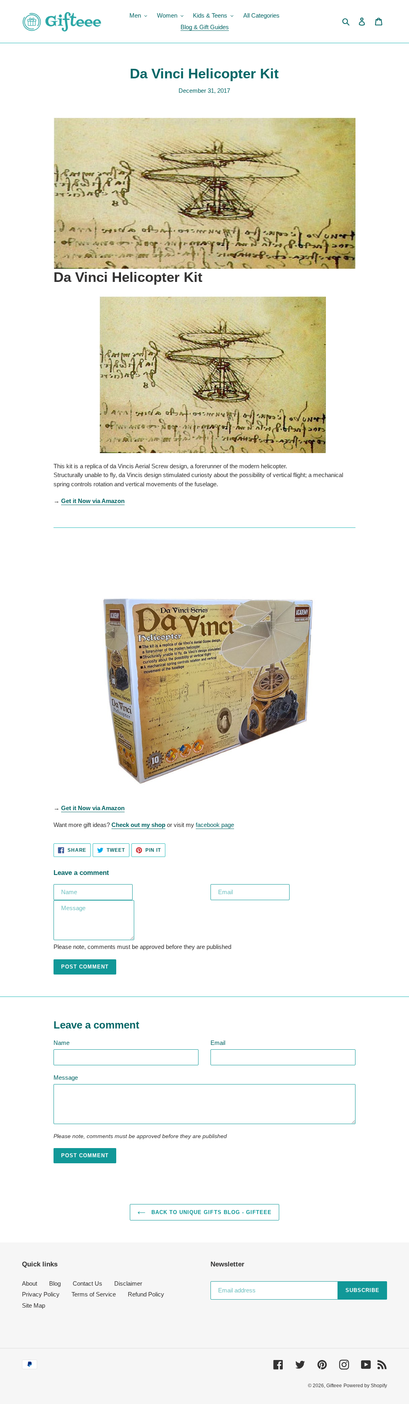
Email (217, 1042)
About (29, 1283)
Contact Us (87, 1283)
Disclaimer (128, 1283)
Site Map (33, 1305)
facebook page (215, 824)
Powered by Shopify (365, 1385)
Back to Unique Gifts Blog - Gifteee (210, 1212)
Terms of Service (93, 1294)
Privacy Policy (41, 1294)
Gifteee (334, 1385)
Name (61, 1042)
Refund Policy (146, 1294)
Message (66, 1077)
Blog (55, 1283)
